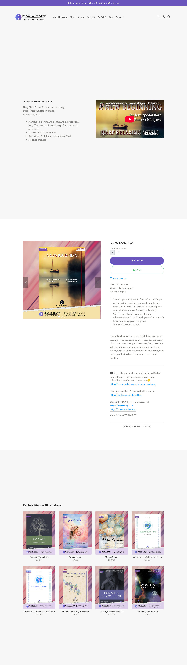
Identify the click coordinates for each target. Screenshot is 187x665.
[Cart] (169, 16)
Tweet (138, 426)
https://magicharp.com (122, 406)
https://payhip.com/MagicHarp (126, 395)
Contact (119, 17)
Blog (110, 17)
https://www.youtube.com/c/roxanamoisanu (132, 384)
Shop (72, 17)
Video (81, 17)
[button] (25, 282)
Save (148, 426)
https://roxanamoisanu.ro (123, 410)
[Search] (158, 16)
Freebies (90, 17)
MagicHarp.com (59, 17)
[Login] (163, 17)
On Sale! (102, 17)
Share (128, 426)
